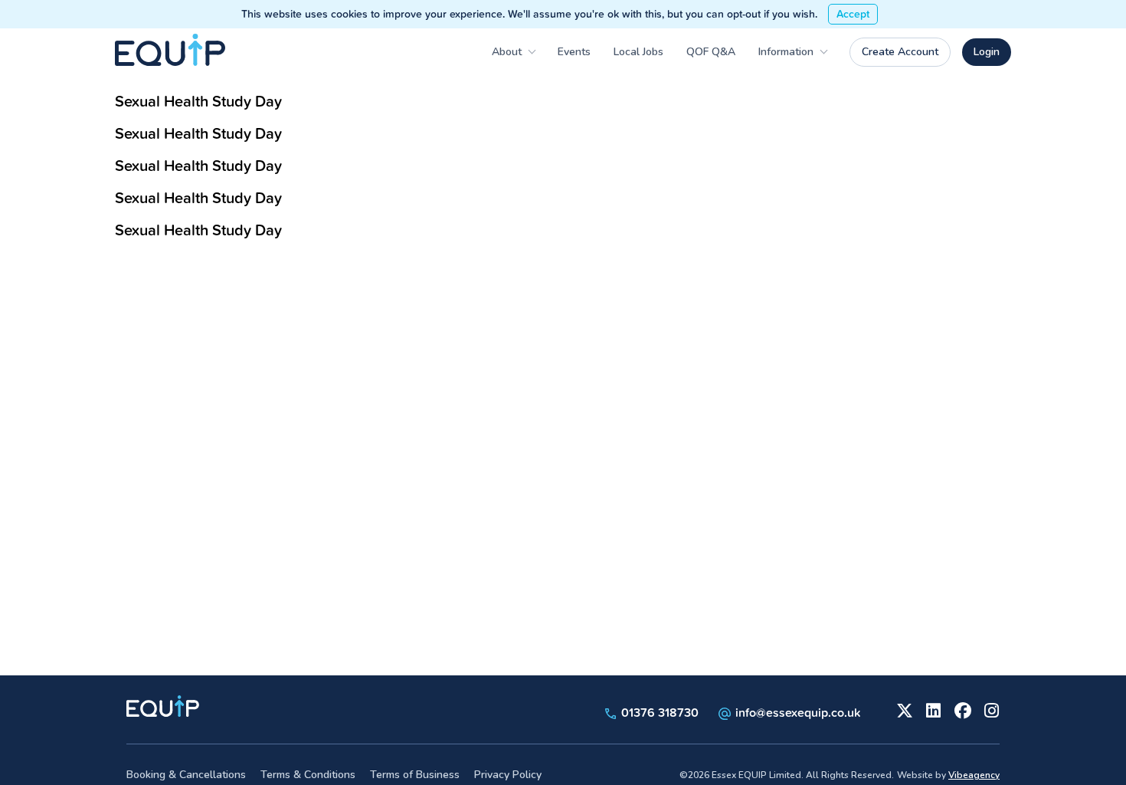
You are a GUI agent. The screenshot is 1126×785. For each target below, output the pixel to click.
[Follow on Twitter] (903, 709)
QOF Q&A (710, 51)
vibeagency (974, 775)
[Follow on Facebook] (961, 709)
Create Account (900, 51)
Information (785, 51)
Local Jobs (638, 51)
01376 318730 (658, 712)
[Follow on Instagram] (990, 709)
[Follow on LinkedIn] (932, 709)
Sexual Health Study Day (198, 101)
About (507, 51)
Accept (852, 13)
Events (574, 51)
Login (987, 51)
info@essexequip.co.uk (797, 712)
